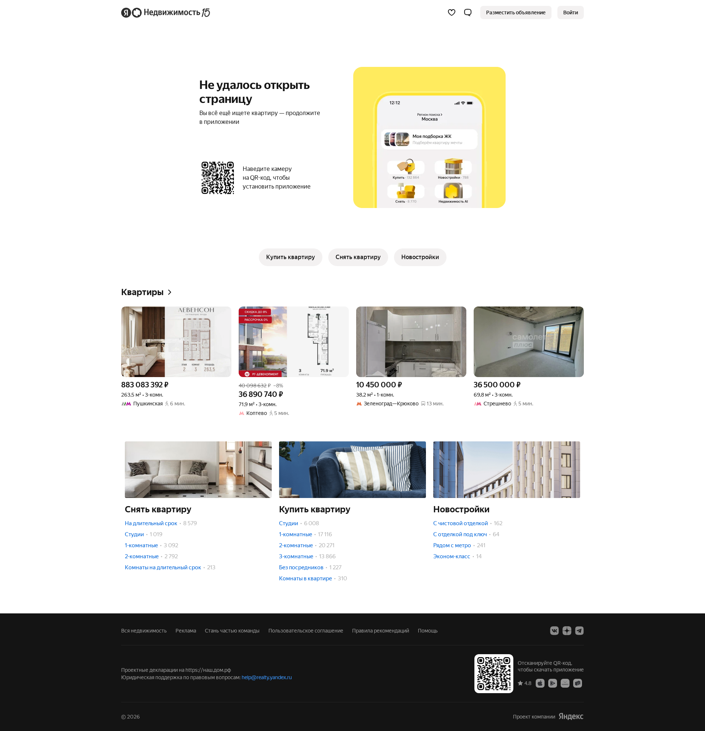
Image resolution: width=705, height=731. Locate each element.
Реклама (186, 631)
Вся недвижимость (144, 631)
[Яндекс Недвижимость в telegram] (579, 630)
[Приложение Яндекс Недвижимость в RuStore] (577, 683)
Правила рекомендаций (380, 631)
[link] (570, 12)
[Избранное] (451, 12)
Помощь (428, 631)
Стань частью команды (232, 631)
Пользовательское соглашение (305, 631)
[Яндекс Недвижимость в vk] (554, 630)
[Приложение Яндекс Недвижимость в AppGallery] (565, 683)
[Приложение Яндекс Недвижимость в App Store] (540, 683)
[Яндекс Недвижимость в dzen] (567, 630)
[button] (467, 12)
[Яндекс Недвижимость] (166, 12)
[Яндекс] (571, 716)
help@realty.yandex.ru (267, 677)
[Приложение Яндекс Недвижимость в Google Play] (552, 683)
